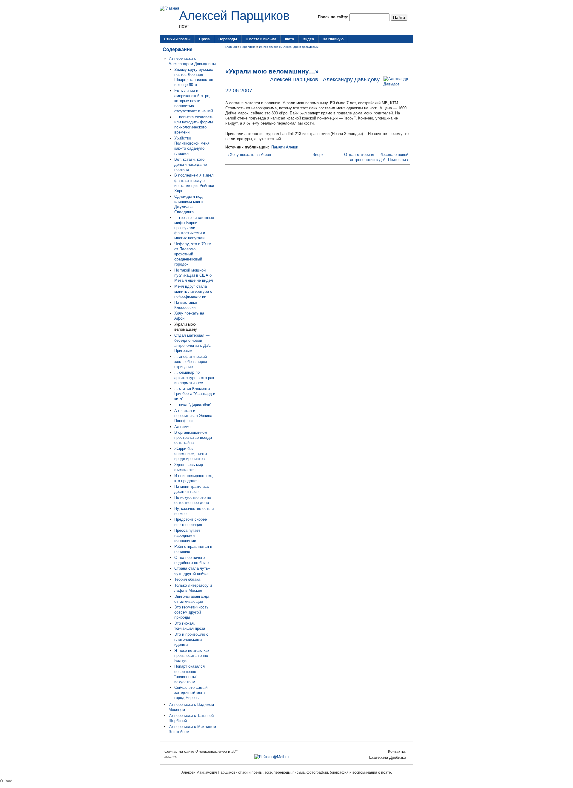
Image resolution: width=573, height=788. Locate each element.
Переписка (247, 46)
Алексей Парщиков (234, 16)
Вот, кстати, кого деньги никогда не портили (190, 164)
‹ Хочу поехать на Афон (249, 154)
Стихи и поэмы (177, 39)
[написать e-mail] (365, 757)
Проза (204, 39)
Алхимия (182, 426)
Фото (289, 39)
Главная (231, 46)
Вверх (316, 154)
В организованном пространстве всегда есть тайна (193, 437)
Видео (308, 39)
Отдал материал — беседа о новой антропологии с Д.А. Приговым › (376, 157)
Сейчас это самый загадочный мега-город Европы (190, 692)
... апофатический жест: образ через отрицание (190, 361)
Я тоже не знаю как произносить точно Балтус (191, 655)
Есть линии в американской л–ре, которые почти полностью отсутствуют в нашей (193, 100)
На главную (333, 39)
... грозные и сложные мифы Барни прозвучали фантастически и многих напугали (194, 227)
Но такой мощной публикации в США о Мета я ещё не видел (193, 275)
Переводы (227, 39)
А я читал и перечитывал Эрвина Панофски (193, 415)
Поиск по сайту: (333, 17)
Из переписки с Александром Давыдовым (288, 46)
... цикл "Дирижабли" (193, 404)
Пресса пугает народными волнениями (187, 535)
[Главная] (169, 8)
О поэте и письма (261, 39)
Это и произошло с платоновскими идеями (191, 639)
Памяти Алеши (284, 147)
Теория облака (187, 579)
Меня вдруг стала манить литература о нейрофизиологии (193, 291)
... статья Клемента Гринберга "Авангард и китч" (194, 393)
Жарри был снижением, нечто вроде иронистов (190, 453)
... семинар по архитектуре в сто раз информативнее (194, 377)
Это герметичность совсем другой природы (191, 612)
